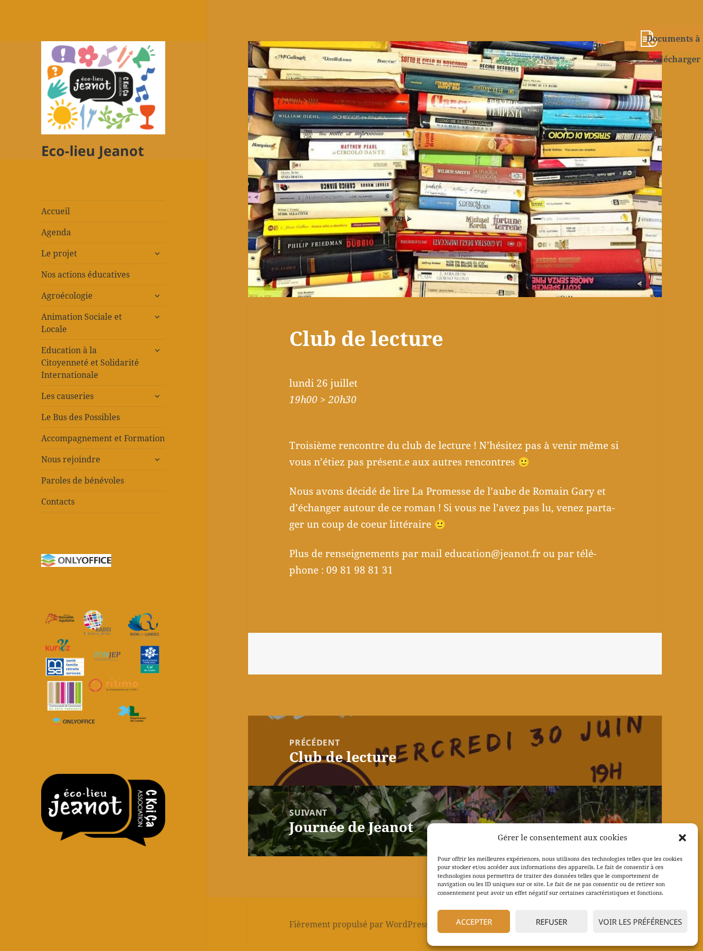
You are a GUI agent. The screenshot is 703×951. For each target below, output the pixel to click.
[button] (682, 838)
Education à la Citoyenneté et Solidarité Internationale (90, 362)
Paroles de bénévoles (82, 480)
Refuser (551, 922)
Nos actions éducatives (85, 274)
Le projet (59, 253)
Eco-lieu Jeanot (92, 150)
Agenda (56, 232)
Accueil (55, 211)
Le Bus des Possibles (80, 417)
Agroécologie (67, 295)
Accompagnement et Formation (103, 438)
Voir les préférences (640, 922)
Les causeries (67, 396)
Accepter (474, 922)
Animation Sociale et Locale (81, 323)
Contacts (58, 501)
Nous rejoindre (70, 459)
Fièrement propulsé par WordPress (359, 924)
